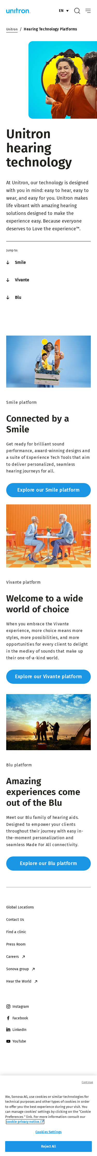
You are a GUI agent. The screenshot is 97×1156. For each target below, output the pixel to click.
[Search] (77, 11)
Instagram (20, 1006)
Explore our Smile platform (48, 490)
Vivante (22, 279)
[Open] (88, 11)
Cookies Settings (48, 1132)
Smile (20, 262)
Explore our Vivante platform (48, 676)
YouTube (19, 1041)
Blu (18, 297)
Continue (87, 1082)
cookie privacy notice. (23, 1122)
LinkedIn (19, 1030)
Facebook (20, 1018)
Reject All (48, 1146)
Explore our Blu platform (48, 863)
